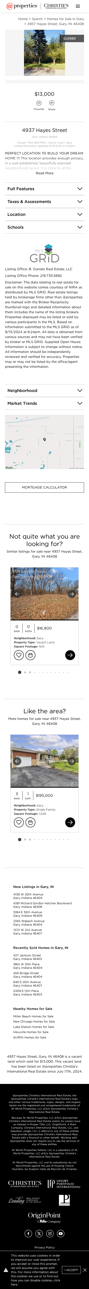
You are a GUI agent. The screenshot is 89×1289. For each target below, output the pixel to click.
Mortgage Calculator (44, 487)
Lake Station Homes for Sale (33, 1027)
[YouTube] (60, 1236)
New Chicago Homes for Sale (34, 1021)
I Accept (71, 1270)
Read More (44, 173)
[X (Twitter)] (39, 1236)
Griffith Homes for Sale (29, 1037)
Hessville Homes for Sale (30, 1032)
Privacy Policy (45, 1247)
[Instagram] (50, 1236)
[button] (44, 442)
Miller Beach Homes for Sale (33, 1016)
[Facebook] (28, 1236)
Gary (69, 142)
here (14, 1284)
